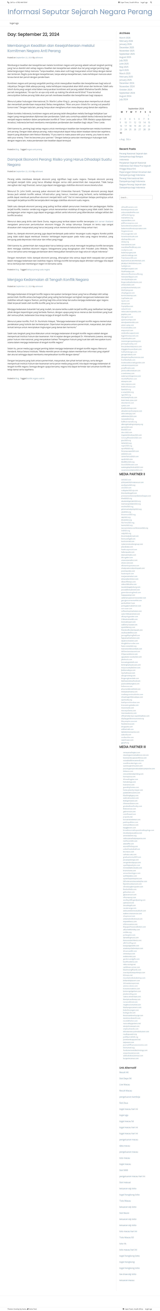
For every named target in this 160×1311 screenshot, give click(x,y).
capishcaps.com (127, 740)
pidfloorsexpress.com (129, 223)
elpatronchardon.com (129, 641)
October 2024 (125, 89)
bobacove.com (126, 686)
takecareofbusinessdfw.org (131, 274)
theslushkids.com (129, 889)
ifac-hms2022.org (127, 523)
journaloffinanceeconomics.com (135, 1045)
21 (144, 126)
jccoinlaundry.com (128, 571)
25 (130, 129)
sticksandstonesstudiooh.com (134, 911)
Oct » (128, 139)
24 (125, 129)
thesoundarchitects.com (132, 940)
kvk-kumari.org (128, 1048)
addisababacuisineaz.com (133, 1055)
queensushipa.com (128, 320)
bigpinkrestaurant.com (129, 336)
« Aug (122, 139)
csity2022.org (126, 533)
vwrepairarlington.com (131, 752)
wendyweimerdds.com (129, 322)
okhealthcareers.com (129, 207)
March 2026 (124, 37)
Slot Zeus (123, 1103)
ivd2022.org (125, 530)
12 (135, 122)
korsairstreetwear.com (131, 819)
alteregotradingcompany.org (132, 424)
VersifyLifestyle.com (128, 279)
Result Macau (125, 1090)
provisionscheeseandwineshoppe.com (136, 496)
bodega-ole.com (129, 1013)
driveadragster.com (130, 779)
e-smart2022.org (127, 392)
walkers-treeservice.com (132, 913)
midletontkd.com (129, 956)
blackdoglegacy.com (130, 795)
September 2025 (127, 54)
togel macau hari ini (128, 1133)
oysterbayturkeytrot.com (132, 878)
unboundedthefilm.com (130, 212)
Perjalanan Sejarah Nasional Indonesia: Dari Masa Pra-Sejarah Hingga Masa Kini (135, 165)
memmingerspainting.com (131, 341)
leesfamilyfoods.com (129, 397)
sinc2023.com (126, 488)
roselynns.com (126, 250)
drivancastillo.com (130, 951)
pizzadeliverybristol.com (130, 590)
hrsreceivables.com (128, 328)
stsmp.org (125, 242)
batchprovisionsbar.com (130, 702)
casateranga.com (129, 908)
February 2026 (126, 41)
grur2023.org (126, 440)
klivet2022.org (126, 520)
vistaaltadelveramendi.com (133, 760)
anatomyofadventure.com (133, 948)
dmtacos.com (128, 771)
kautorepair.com (127, 573)
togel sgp (144, 2)
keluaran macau (126, 1280)
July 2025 (123, 60)
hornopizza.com (129, 776)
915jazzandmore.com (129, 654)
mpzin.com (125, 301)
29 (149, 129)
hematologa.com (129, 782)
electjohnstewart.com (131, 1026)
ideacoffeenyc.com (128, 582)
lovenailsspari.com (128, 622)
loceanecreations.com (131, 988)
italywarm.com (128, 1042)
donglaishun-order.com (130, 643)
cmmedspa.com (129, 954)
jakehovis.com (126, 659)
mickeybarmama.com (129, 692)
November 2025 (126, 50)
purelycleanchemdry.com (130, 287)
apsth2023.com (127, 459)
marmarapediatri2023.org (130, 504)
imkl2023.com (126, 454)
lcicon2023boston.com (129, 464)
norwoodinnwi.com (130, 1002)
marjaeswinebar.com (129, 576)
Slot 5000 (123, 1170)
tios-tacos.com (128, 852)
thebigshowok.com (130, 801)
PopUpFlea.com (127, 306)
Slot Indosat (125, 1182)
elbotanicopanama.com (130, 565)
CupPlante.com (127, 298)
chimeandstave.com (130, 803)
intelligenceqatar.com (129, 268)
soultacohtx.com (127, 737)
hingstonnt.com (127, 231)
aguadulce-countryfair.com (131, 657)
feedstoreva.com (127, 724)
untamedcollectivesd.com (132, 919)
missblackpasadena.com (132, 833)
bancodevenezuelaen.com (131, 226)
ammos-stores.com (130, 986)
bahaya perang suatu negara (38, 269)
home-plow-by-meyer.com (133, 790)
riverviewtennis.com (128, 713)
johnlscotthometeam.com (130, 370)
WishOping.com (127, 290)
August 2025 (125, 57)
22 (149, 126)
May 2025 (123, 67)
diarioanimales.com (128, 555)
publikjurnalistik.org (130, 1037)
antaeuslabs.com (127, 285)
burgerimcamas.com (130, 1058)
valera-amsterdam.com (132, 996)
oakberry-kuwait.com (129, 624)
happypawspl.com (128, 595)
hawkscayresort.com (129, 549)
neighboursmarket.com (132, 1005)
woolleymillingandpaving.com (134, 900)
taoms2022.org (126, 525)
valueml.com (126, 309)
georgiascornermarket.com (131, 600)
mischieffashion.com (129, 379)
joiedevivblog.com (130, 994)
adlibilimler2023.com (128, 416)
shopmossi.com (129, 916)
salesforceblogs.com (129, 255)
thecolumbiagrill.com (129, 493)
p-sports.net (127, 817)
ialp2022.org (125, 517)
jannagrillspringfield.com (130, 635)
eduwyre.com (126, 381)
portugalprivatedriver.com (131, 606)
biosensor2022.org (128, 514)
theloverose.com (129, 809)
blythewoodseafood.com (130, 681)
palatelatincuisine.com (131, 792)
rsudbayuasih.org (130, 1034)
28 (144, 129)
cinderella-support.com (130, 333)
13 (139, 122)
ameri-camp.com (127, 325)
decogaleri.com (127, 557)
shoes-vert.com (127, 563)
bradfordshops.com (128, 408)
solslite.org (127, 932)
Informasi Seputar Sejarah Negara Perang (80, 12)
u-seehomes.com (127, 373)
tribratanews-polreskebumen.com (136, 1031)
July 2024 (123, 99)
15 (149, 122)
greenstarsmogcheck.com (131, 592)
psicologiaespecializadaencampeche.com (139, 768)
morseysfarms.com (128, 710)
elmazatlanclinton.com (129, 579)
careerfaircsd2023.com (129, 456)
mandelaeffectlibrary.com (131, 247)
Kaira (24, 1309)
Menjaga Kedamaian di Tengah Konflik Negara (48, 279)
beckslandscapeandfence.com (134, 758)
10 (125, 122)
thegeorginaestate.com (130, 678)
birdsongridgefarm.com (132, 991)
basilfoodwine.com (130, 962)
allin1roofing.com (129, 943)
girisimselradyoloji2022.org (131, 509)
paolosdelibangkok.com (130, 684)
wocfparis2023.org (128, 485)
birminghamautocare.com (131, 665)
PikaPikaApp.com (127, 271)
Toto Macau (125, 1200)
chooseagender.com (129, 234)
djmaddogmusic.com (131, 937)
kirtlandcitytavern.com (131, 980)
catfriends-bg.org (127, 215)
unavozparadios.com (129, 560)
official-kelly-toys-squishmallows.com (135, 716)
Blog (17, 149)
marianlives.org (127, 218)
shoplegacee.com (128, 293)
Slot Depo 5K (125, 1078)
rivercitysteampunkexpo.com (134, 972)
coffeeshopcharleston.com (131, 611)
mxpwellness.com (130, 921)
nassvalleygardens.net (132, 1023)
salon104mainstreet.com (130, 614)
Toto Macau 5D (126, 1237)
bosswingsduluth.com (129, 662)
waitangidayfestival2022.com (132, 467)
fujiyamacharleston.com (130, 638)
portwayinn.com (129, 935)
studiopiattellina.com (129, 632)
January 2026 (125, 44)
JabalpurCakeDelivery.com (131, 263)
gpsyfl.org (125, 743)
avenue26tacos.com (130, 825)
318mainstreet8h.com (129, 619)
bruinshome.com (129, 870)
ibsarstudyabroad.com (129, 536)
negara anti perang (34, 149)
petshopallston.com (130, 822)
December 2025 (126, 47)
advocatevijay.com (128, 413)
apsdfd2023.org (127, 448)
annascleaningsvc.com (131, 873)
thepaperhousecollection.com (134, 927)
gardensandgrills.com (131, 959)
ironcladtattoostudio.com (132, 868)
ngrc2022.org (126, 395)
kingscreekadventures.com (131, 282)
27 (139, 129)
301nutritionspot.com (131, 983)
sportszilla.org (126, 700)
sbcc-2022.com (126, 432)
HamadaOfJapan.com (129, 277)
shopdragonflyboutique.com (132, 697)
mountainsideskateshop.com (134, 978)
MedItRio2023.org (127, 462)
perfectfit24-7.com (128, 603)
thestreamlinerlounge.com (133, 1015)
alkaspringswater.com (129, 616)
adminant (39, 57)
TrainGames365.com (129, 258)
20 (139, 126)
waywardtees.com (128, 220)
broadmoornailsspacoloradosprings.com (138, 830)
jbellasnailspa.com (128, 670)
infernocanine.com (130, 924)
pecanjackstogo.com (131, 860)
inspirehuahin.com (128, 338)
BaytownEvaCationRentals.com (133, 261)
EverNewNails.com (128, 360)
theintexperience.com (129, 209)
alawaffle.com (128, 844)
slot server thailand (103, 221)
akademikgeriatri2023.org (130, 501)
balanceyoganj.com (128, 252)
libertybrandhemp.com (131, 999)
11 (130, 122)
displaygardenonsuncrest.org (132, 718)
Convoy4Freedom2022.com (131, 438)
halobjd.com (125, 266)
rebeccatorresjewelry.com (131, 311)
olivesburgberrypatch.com (133, 886)
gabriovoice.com (129, 811)
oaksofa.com (126, 734)
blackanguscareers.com (132, 1007)
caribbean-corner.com (131, 967)
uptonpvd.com (128, 903)
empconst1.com (127, 330)
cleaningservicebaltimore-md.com (136, 755)
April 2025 (124, 70)
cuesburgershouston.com (133, 766)
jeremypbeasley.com (129, 344)
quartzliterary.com (128, 627)
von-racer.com (126, 608)
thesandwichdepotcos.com (131, 346)
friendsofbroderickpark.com (132, 630)
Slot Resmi (124, 1213)
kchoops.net (127, 975)
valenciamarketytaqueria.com (134, 838)
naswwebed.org (127, 419)
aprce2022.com (127, 427)
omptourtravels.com (130, 1029)
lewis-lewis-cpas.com (129, 400)
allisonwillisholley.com (131, 929)
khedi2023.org (126, 498)
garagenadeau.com (128, 354)
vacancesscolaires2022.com (131, 470)
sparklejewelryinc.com (131, 865)
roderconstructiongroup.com (132, 544)
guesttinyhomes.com (131, 787)
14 (144, 122)
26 (135, 129)
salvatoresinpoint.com (129, 365)
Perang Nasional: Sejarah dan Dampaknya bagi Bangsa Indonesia (133, 156)
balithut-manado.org (129, 422)
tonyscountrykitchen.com (130, 667)
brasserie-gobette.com (129, 705)
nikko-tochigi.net (129, 964)
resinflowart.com (129, 814)
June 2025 (124, 63)
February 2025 (126, 76)
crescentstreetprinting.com (133, 774)
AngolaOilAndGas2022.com (131, 435)
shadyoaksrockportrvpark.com (133, 568)
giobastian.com (129, 892)
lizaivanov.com (128, 785)
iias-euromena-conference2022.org (134, 528)
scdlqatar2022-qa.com (129, 490)
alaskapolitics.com (128, 239)
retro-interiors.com (128, 384)
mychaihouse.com (128, 673)
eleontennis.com (127, 403)
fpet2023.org (126, 389)
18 (130, 126)
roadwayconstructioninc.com (132, 694)
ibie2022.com (126, 430)
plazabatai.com (127, 547)
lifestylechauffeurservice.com (132, 357)
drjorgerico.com (127, 317)
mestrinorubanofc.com (131, 1018)
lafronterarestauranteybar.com (135, 881)
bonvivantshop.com (128, 295)
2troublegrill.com (129, 905)
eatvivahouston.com (131, 798)
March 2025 (124, 73)
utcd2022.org (126, 512)
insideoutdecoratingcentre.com (133, 362)
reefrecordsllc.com (130, 841)
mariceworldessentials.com (131, 649)
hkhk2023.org (126, 443)
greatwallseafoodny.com (132, 806)
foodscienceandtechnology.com (135, 1050)
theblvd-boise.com (128, 387)
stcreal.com (125, 303)
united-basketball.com (131, 849)
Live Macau (124, 1084)
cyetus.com (125, 405)
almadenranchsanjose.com (131, 411)
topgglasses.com (129, 827)
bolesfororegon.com (131, 1010)
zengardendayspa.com (132, 862)
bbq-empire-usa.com (129, 721)
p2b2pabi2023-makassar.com (132, 482)
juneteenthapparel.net (131, 1039)
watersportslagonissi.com (131, 376)
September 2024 (127, 92)
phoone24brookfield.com (130, 689)
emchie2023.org (127, 506)
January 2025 (125, 80)
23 (121, 129)
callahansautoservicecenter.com (133, 598)
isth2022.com (126, 480)
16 (121, 126)
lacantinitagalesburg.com (130, 587)
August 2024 (125, 96)
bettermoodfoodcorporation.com (133, 228)
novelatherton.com (130, 1021)
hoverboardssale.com (129, 236)
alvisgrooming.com (128, 675)
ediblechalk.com (127, 729)
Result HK (123, 1072)
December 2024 (126, 83)
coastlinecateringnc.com (132, 763)
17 (125, 126)
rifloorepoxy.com (129, 897)
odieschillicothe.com (128, 584)
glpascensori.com (129, 894)
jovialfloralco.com (127, 368)
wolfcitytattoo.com (130, 876)
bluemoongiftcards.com (132, 970)
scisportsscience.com (131, 1053)
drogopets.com (127, 726)
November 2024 (126, 86)
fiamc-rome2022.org (128, 646)
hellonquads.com (127, 552)
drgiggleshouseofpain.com (131, 349)
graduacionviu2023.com (132, 857)
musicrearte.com (127, 708)
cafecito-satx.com (129, 854)
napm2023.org (126, 446)
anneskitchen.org (129, 835)
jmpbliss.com (126, 314)
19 (135, 126)
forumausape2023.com (130, 451)
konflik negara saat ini (35, 378)
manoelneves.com (128, 244)
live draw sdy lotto (127, 1274)
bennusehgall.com (128, 539)
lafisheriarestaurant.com (130, 651)
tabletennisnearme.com (130, 732)
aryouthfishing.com (130, 846)
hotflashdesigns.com (129, 352)
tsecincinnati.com (127, 541)
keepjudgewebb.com (131, 946)
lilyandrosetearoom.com (132, 884)
